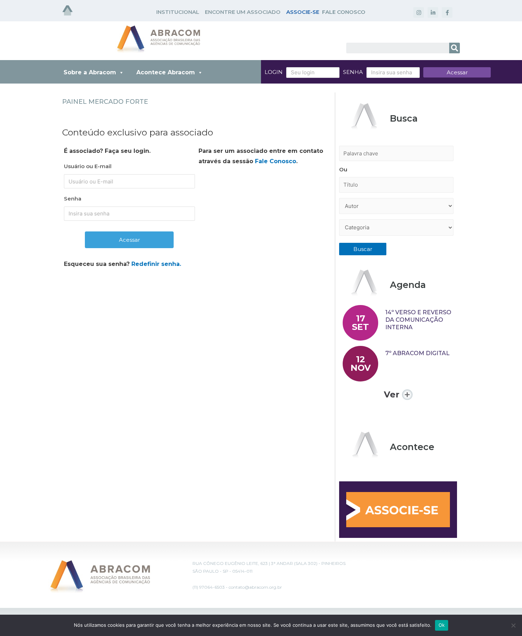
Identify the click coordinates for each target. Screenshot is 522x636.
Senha (353, 72)
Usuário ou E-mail (88, 166)
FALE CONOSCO (343, 12)
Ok (442, 625)
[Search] (454, 48)
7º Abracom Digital (417, 353)
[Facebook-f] (447, 12)
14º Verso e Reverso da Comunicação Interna (418, 320)
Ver (393, 394)
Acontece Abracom (165, 72)
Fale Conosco (275, 161)
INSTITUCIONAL (177, 12)
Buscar (362, 249)
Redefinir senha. (156, 264)
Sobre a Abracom (90, 72)
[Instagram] (418, 12)
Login (274, 72)
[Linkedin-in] (433, 12)
